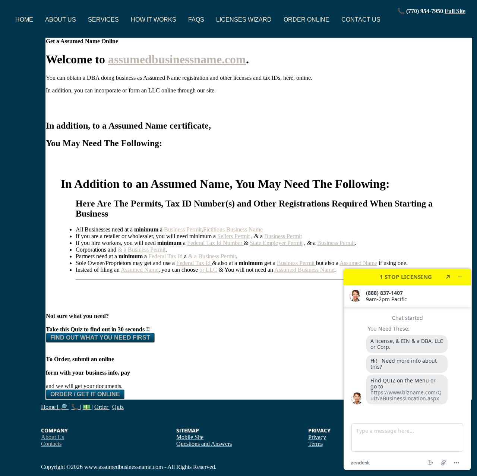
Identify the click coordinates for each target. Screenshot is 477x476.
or (202, 270)
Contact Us (360, 19)
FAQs (196, 19)
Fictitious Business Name (233, 229)
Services (103, 19)
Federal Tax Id (166, 256)
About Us (60, 19)
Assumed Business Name (304, 270)
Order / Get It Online (85, 394)
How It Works (153, 19)
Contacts (51, 444)
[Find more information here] (407, 369)
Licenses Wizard (244, 19)
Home (24, 19)
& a (123, 249)
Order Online (306, 19)
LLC (211, 270)
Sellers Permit (233, 236)
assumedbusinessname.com (177, 59)
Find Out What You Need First (100, 337)
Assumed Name (139, 270)
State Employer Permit (276, 243)
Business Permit (183, 229)
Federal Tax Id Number (215, 243)
